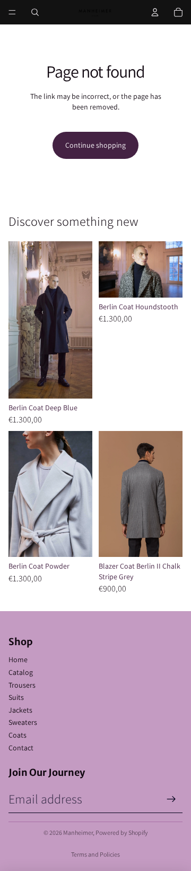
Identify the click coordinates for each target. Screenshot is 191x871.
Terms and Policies (95, 854)
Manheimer (78, 832)
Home (18, 659)
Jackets (20, 710)
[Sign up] (171, 799)
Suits (16, 697)
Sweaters (22, 722)
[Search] (35, 12)
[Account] (155, 12)
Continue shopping (95, 145)
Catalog (20, 672)
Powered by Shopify (122, 832)
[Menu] (12, 12)
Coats (17, 735)
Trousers (22, 685)
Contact (20, 747)
